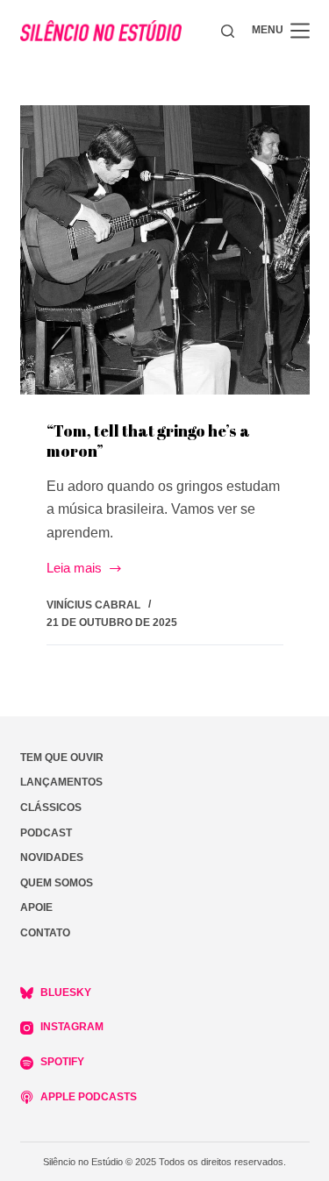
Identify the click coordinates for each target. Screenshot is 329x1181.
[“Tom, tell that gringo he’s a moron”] (165, 250)
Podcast (46, 833)
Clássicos (51, 807)
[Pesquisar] (227, 31)
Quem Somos (56, 883)
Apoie (36, 907)
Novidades (51, 857)
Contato (45, 933)
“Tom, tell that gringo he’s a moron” (148, 440)
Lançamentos (61, 782)
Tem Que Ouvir (62, 757)
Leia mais (74, 570)
